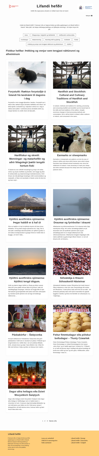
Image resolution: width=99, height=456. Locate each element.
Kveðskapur (24, 39)
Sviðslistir (67, 39)
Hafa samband (46, 443)
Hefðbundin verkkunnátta (66, 35)
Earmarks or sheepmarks (72, 155)
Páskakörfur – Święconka (27, 334)
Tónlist (76, 39)
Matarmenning (36, 39)
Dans (26, 35)
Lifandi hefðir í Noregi (78, 438)
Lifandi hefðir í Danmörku (79, 440)
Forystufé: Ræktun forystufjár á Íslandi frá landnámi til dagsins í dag (27, 95)
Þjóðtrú (69, 44)
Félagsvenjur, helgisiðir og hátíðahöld (43, 35)
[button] (88, 15)
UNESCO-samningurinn (49, 440)
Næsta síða (53, 421)
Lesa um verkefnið (47, 438)
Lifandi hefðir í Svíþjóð (78, 443)
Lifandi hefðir (49, 6)
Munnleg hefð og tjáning (52, 39)
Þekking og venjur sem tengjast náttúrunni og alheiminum (45, 44)
